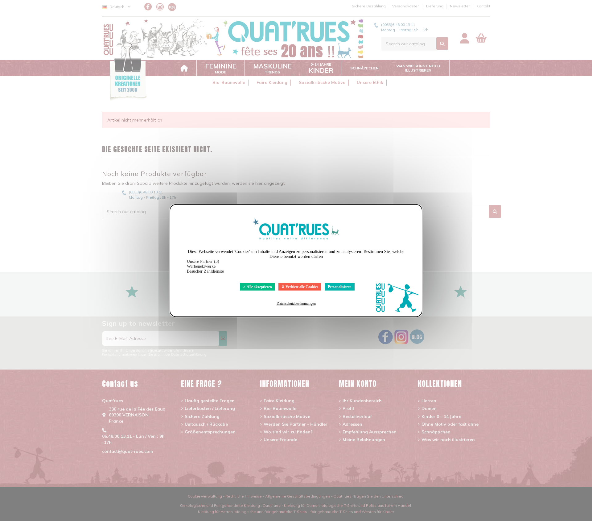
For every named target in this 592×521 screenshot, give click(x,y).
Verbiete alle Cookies (301, 286)
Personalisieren (340, 286)
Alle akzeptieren (259, 286)
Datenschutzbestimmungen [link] (296, 303)
